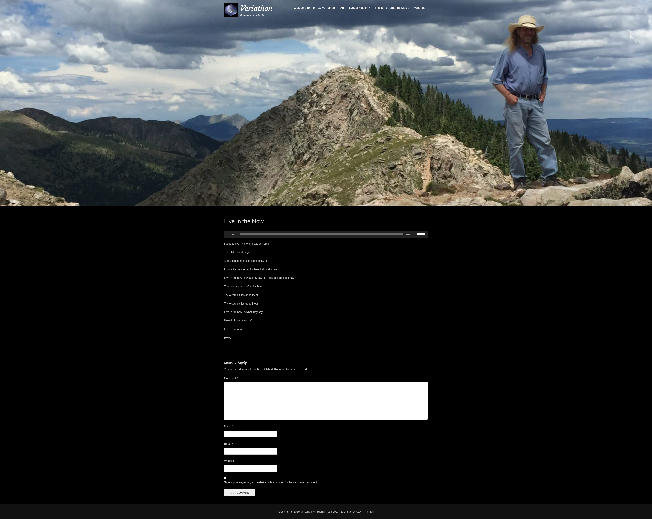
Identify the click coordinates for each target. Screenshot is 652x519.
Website (229, 460)
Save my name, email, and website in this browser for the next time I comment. (271, 482)
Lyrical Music (358, 7)
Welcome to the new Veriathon (314, 7)
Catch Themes (365, 511)
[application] (326, 234)
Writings (419, 7)
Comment (231, 378)
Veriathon (256, 8)
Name (228, 426)
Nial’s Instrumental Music (392, 7)
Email (228, 443)
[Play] (228, 234)
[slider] (421, 234)
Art (342, 7)
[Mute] (414, 234)
